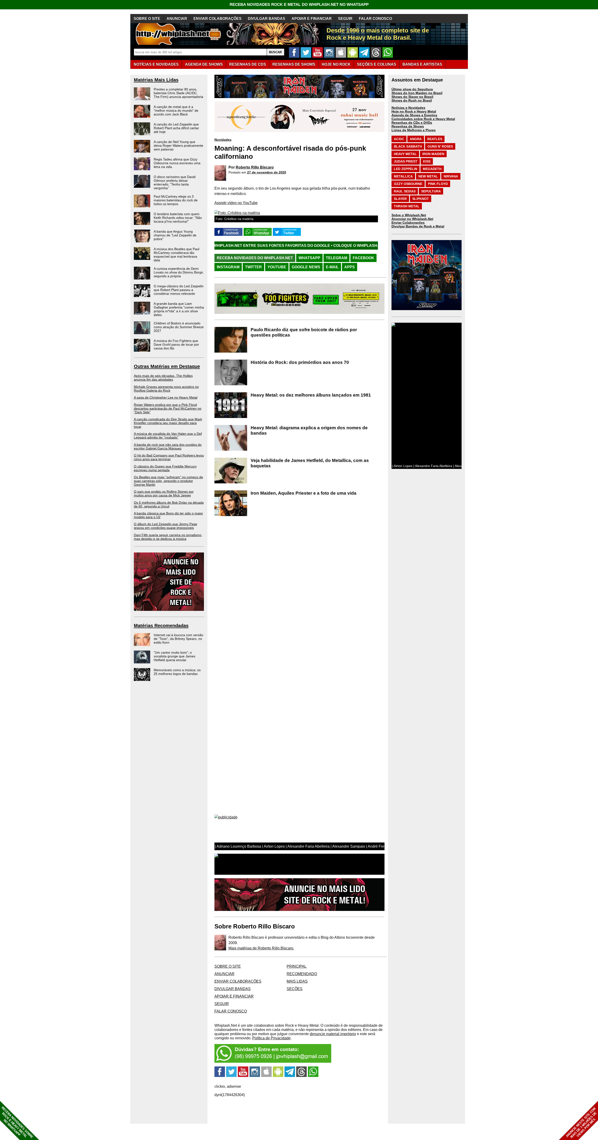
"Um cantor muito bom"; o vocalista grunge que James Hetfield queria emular (174, 656)
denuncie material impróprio (333, 1034)
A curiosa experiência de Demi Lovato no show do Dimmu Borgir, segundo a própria (179, 272)
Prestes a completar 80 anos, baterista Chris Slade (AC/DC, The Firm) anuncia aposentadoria (178, 93)
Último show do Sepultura (412, 89)
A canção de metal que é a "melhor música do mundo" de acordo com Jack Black (176, 110)
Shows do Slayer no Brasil (412, 97)
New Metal (428, 176)
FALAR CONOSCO (375, 19)
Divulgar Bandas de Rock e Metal (418, 226)
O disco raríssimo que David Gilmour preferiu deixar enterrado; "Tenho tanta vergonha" (175, 182)
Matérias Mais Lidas (156, 79)
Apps (349, 267)
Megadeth (432, 169)
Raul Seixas (405, 191)
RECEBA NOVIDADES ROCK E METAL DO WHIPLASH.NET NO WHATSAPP (299, 4)
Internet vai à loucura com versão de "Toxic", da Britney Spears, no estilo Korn (178, 638)
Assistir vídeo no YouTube (236, 203)
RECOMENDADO (302, 974)
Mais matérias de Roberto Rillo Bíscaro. (261, 948)
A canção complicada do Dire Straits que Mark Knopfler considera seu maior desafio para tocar (168, 422)
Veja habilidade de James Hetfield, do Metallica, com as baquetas (310, 463)
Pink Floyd (438, 184)
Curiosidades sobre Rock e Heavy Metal (423, 119)
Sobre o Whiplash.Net (409, 215)
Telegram (336, 258)
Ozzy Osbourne (408, 184)
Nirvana (451, 176)
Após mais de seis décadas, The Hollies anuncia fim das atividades (163, 377)
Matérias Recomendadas (161, 625)
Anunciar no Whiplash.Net (412, 219)
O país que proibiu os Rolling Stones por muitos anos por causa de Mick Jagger (164, 493)
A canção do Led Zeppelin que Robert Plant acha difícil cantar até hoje (176, 128)
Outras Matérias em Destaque (167, 366)
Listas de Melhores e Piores (414, 130)
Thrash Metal (407, 206)
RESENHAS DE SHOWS (293, 64)
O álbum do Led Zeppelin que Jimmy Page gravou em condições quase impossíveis (165, 526)
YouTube (276, 267)
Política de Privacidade (271, 1038)
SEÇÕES (376, 64)
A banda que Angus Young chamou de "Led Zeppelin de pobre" (175, 235)
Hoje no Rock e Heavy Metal (414, 111)
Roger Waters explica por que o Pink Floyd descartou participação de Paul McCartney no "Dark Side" (167, 408)
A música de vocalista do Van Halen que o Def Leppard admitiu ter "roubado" (168, 435)
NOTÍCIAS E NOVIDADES (156, 64)
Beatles (434, 139)
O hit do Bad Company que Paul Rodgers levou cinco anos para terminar (169, 457)
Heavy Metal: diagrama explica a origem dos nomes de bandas (309, 430)
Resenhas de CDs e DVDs (412, 122)
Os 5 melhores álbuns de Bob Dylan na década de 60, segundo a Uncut (169, 504)
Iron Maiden (433, 154)
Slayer (400, 199)
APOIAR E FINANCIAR (312, 19)
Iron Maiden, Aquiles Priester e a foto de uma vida (303, 493)
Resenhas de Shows (408, 126)
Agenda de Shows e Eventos (414, 115)
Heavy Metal (405, 154)
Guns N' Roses (440, 146)
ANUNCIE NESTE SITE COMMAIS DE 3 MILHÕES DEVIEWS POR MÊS (581, 1123)
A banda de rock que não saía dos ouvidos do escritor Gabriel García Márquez (168, 446)
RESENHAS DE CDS (247, 64)
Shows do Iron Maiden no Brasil (417, 93)
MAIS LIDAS (297, 981)
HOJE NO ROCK (336, 64)
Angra (416, 139)
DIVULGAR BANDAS (266, 19)
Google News (306, 267)
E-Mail (332, 267)
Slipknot (420, 199)
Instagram (228, 267)
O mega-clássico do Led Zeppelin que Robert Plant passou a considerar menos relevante (178, 289)
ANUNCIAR (177, 19)
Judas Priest (405, 161)
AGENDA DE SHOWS (204, 64)
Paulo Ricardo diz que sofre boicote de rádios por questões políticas (304, 332)
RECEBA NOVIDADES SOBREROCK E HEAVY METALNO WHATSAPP (17, 1122)
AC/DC (399, 139)
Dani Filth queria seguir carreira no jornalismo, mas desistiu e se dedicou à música (168, 537)
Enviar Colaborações (408, 222)
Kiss (427, 161)
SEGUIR (345, 19)
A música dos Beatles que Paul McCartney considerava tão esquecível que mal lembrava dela (176, 254)
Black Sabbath (408, 146)
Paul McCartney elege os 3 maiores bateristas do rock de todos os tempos (176, 200)
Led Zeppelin (405, 169)
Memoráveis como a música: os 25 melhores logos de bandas (177, 672)
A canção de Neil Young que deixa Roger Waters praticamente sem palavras (178, 145)
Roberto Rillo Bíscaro (255, 167)
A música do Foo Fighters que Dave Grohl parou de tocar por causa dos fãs (176, 344)
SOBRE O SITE (147, 19)
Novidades (222, 140)
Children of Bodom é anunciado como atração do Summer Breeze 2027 (179, 327)
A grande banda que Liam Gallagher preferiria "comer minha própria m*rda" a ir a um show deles (179, 309)
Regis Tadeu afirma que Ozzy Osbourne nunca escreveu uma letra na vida (177, 163)
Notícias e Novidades (408, 108)
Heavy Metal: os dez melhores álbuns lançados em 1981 (311, 395)
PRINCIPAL (296, 966)
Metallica (403, 176)
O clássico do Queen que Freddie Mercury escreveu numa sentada (165, 468)
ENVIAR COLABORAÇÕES (217, 19)
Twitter (253, 267)
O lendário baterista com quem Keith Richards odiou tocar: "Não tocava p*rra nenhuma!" (178, 217)
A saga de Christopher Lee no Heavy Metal (165, 397)
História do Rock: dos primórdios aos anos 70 (300, 362)
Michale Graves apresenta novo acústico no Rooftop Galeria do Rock (166, 388)
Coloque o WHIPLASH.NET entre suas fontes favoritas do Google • (331, 246)
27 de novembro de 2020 (266, 172)
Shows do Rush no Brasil (412, 100)
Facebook (363, 258)
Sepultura (431, 191)
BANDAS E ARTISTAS (422, 64)
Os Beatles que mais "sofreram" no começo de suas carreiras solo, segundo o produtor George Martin (168, 480)
